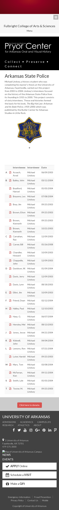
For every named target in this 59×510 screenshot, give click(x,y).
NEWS (6, 454)
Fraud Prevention (42, 497)
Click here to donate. (29, 405)
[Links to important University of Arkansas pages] (55, 17)
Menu (32, 31)
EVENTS (7, 459)
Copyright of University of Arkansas (29, 506)
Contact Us (32, 500)
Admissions (9, 422)
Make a (17, 483)
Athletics (23, 425)
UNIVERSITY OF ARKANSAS (26, 416)
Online (19, 466)
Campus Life (44, 422)
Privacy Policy (17, 500)
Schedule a (20, 475)
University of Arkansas (29, 7)
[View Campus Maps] (22, 451)
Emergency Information (19, 497)
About (37, 425)
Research (7, 425)
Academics (26, 422)
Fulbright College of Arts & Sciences (29, 26)
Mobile (45, 500)
